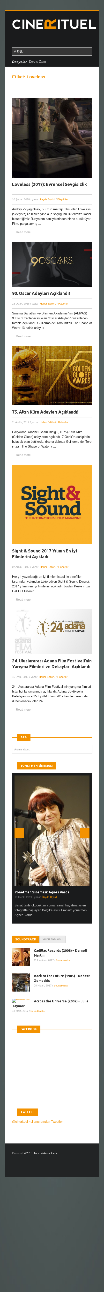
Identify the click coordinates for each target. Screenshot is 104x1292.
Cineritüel (17, 1153)
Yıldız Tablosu (52, 939)
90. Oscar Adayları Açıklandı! (41, 293)
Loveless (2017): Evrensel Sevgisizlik (49, 184)
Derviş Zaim (37, 61)
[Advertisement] (52, 1239)
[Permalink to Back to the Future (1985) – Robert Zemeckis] (23, 982)
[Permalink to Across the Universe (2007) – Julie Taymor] (23, 1001)
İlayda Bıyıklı (47, 199)
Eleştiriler (62, 199)
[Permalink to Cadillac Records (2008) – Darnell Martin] (23, 957)
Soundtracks (63, 960)
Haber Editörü (48, 303)
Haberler (63, 303)
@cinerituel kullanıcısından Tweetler (37, 1121)
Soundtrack (25, 939)
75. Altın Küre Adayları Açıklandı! (45, 411)
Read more (23, 232)
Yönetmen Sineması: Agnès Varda (42, 892)
